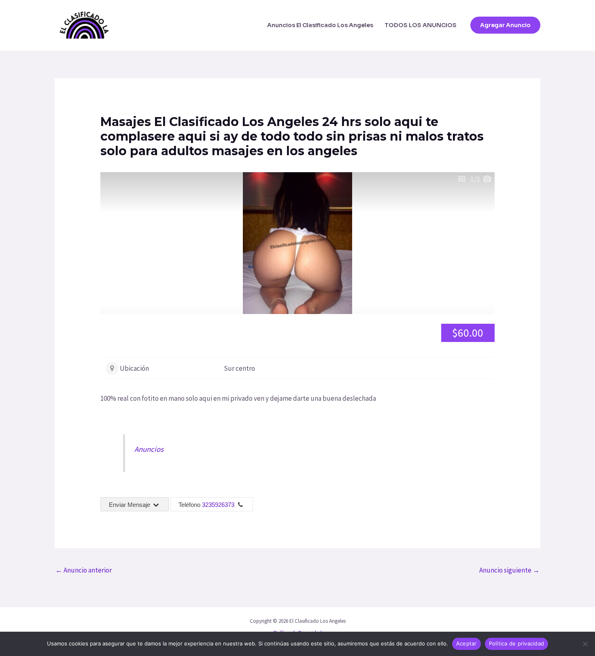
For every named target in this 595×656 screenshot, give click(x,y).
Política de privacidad (516, 643)
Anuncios (149, 449)
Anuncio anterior (83, 570)
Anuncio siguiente (509, 570)
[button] (505, 25)
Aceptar (466, 643)
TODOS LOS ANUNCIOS (421, 25)
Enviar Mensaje (130, 504)
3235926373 (218, 504)
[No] (585, 644)
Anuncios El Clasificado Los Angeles (320, 25)
